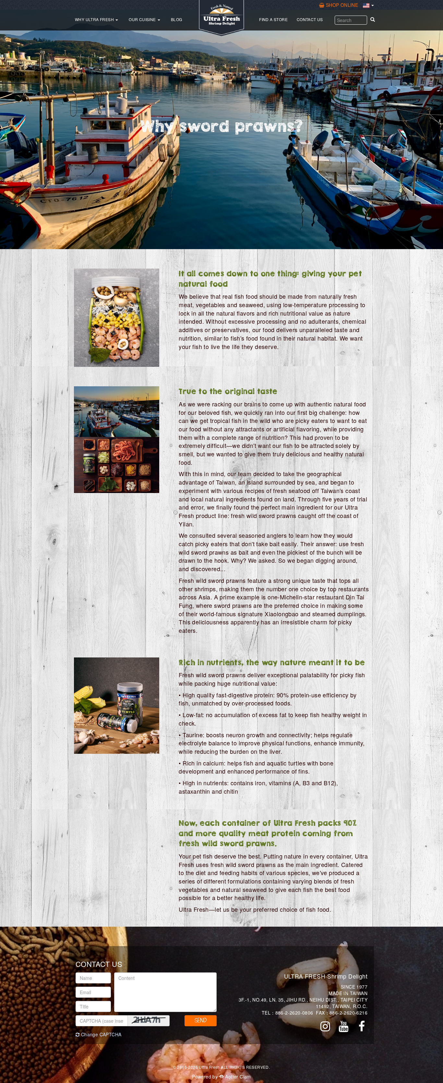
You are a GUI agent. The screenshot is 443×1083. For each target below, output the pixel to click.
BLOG (176, 19)
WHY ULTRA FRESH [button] (95, 19)
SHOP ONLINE (341, 5)
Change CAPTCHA (100, 1034)
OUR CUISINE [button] (143, 19)
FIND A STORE (273, 19)
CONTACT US (310, 19)
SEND (201, 1021)
